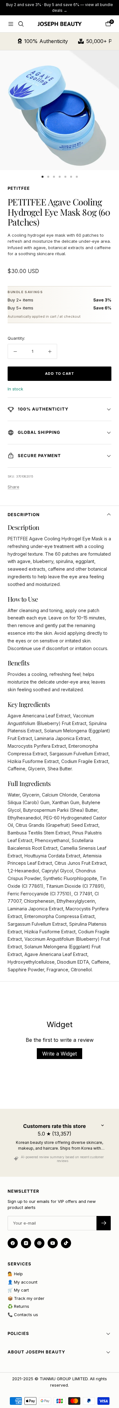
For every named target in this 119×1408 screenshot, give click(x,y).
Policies (18, 1333)
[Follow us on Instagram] (26, 1243)
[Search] (21, 24)
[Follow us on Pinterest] (39, 1243)
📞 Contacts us (23, 1314)
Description (24, 514)
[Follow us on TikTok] (66, 1243)
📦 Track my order (26, 1298)
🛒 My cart (18, 1290)
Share (13, 486)
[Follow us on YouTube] (53, 1243)
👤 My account (22, 1282)
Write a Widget (59, 1053)
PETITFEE (19, 188)
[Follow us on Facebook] (13, 1243)
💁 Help (15, 1273)
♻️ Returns (18, 1306)
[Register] (103, 1223)
